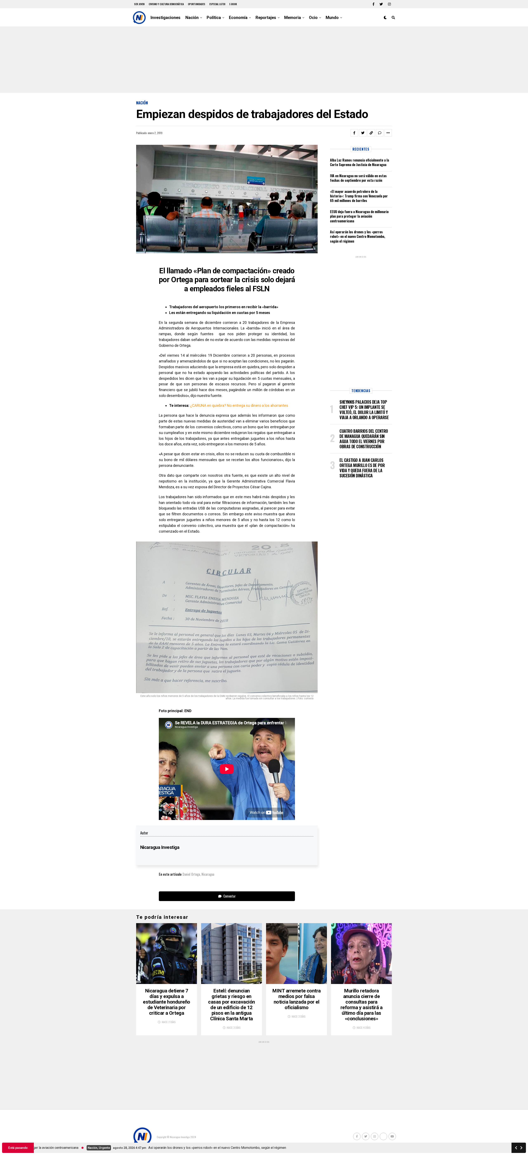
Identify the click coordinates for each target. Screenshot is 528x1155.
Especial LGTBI (217, 4)
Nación (192, 17)
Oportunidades (196, 4)
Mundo (332, 17)
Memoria (292, 17)
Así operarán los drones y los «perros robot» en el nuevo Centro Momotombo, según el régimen (357, 236)
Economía (238, 17)
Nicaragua (208, 874)
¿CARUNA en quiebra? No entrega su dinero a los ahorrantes (239, 405)
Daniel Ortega (191, 874)
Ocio (313, 17)
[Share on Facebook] (354, 133)
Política (214, 17)
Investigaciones (165, 17)
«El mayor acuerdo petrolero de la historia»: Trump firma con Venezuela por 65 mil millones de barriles (359, 196)
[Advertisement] (264, 60)
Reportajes (266, 17)
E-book (233, 4)
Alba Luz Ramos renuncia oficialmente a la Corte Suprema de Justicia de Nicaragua (359, 162)
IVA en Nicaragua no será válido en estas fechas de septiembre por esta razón (358, 178)
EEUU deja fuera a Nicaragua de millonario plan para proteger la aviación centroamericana (359, 216)
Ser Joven (139, 4)
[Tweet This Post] (363, 133)
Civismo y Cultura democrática (166, 4)
